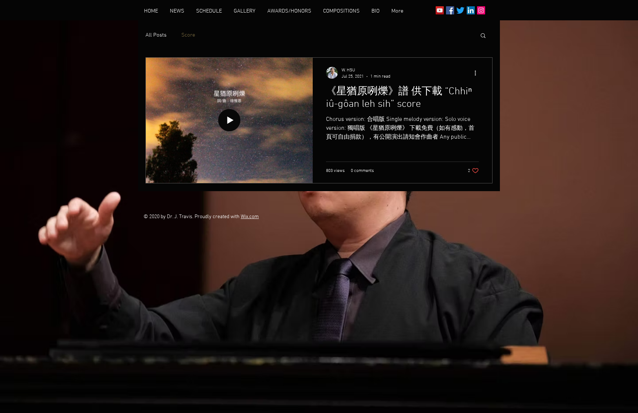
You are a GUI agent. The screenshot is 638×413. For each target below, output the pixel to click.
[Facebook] (450, 10)
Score (188, 35)
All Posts (156, 35)
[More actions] (477, 72)
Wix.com (250, 217)
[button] (483, 36)
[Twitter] (460, 10)
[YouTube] (440, 10)
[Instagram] (481, 10)
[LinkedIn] (471, 10)
